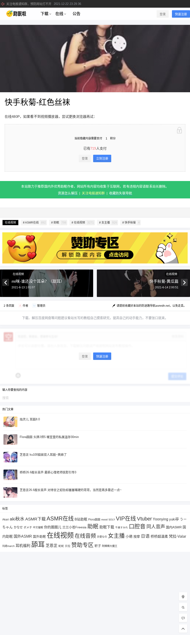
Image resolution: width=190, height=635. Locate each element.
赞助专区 (82, 545)
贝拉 (67, 545)
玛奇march (8, 546)
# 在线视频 (83, 222)
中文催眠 (38, 527)
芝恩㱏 (51, 545)
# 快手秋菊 (131, 222)
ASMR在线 (60, 518)
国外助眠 (39, 536)
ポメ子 (28, 527)
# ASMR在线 (34, 222)
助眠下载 (106, 527)
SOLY (111, 519)
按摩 (136, 536)
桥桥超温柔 (159, 536)
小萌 (129, 536)
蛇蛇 (61, 545)
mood (104, 519)
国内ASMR (174, 527)
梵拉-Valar (177, 536)
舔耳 (38, 544)
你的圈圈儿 (52, 527)
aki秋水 (17, 519)
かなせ (18, 527)
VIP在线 (126, 519)
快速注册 (181, 14)
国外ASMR (23, 536)
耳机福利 (23, 546)
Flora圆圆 (94, 519)
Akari (5, 519)
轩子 (98, 546)
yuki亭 (174, 519)
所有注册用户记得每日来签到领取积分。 (48, 3)
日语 (145, 536)
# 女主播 (108, 222)
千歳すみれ (121, 527)
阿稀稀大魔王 (109, 546)
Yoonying (160, 519)
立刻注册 (102, 158)
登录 (163, 14)
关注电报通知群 (93, 193)
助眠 (92, 526)
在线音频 (85, 536)
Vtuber (144, 519)
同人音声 (155, 526)
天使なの (102, 536)
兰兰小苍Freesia (74, 527)
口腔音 (137, 526)
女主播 (116, 536)
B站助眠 (81, 519)
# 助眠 (58, 222)
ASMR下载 (35, 519)
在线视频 (10, 222)
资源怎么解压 (68, 193)
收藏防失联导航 (120, 193)
